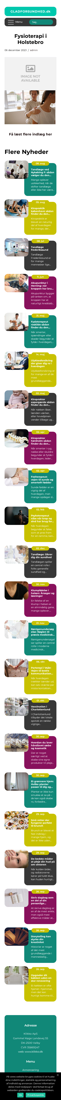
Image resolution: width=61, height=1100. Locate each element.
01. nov (40, 623)
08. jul (40, 241)
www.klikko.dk (34, 1051)
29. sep (40, 814)
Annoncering (30, 1070)
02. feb (40, 509)
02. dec (40, 548)
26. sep (40, 891)
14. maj (40, 354)
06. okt (40, 661)
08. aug (40, 163)
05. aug (40, 202)
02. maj (40, 393)
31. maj (40, 315)
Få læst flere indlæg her (30, 134)
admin (34, 50)
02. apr (40, 432)
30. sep (40, 736)
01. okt (40, 700)
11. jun (40, 276)
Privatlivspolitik (35, 1095)
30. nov (40, 584)
